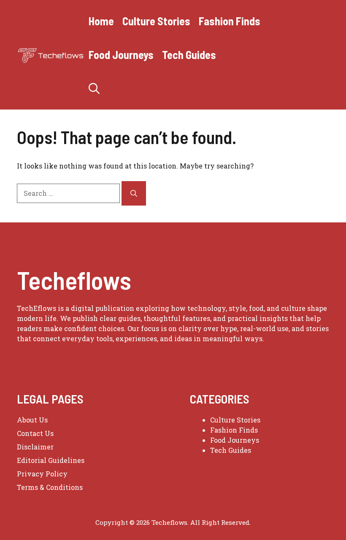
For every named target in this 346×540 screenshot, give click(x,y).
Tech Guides (189, 54)
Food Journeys (121, 54)
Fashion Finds (229, 20)
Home (101, 20)
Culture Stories (156, 20)
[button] (94, 88)
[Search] (134, 193)
